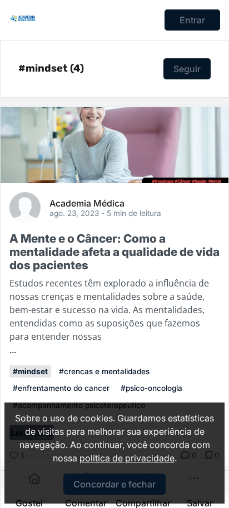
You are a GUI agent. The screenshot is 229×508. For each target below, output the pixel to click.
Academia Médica (87, 203)
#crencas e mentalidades (104, 371)
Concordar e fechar (114, 484)
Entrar (192, 20)
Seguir (187, 68)
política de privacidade (127, 458)
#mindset (30, 371)
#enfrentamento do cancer (61, 388)
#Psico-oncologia (151, 388)
